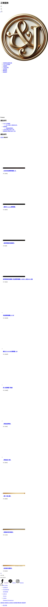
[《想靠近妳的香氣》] (14, 529)
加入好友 (5, 605)
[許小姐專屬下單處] (14, 384)
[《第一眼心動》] (14, 493)
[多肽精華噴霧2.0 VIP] (14, 312)
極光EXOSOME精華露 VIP (10, 351)
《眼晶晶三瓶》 (7, 460)
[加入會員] (1, 6)
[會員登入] (1, 9)
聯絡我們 (5, 72)
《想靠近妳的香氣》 (8, 532)
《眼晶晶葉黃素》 (10, 128)
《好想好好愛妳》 (7, 568)
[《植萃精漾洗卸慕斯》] (14, 240)
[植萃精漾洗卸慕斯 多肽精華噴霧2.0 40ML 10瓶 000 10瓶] (14, 276)
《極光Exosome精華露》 (9, 207)
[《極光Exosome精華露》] (14, 204)
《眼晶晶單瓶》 (7, 423)
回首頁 (2, 137)
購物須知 (5, 70)
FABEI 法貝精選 (6, 64)
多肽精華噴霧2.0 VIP (8, 315)
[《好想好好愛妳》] (14, 565)
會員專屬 (5, 69)
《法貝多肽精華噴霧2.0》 (9, 170)
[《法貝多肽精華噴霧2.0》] (14, 168)
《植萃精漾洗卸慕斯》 (9, 243)
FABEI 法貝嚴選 (6, 123)
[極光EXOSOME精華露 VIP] (14, 348)
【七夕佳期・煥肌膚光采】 (12, 125)
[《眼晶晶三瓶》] (14, 457)
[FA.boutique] (24, 60)
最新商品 (2, 602)
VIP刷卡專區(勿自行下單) (8, 129)
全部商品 (11, 602)
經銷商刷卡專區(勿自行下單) (9, 131)
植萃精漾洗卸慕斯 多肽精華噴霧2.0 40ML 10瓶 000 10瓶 (18, 279)
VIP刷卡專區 (6, 67)
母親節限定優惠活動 (7, 63)
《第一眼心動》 (7, 496)
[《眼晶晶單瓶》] (14, 421)
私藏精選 (5, 66)
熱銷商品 (7, 602)
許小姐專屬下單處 (7, 387)
